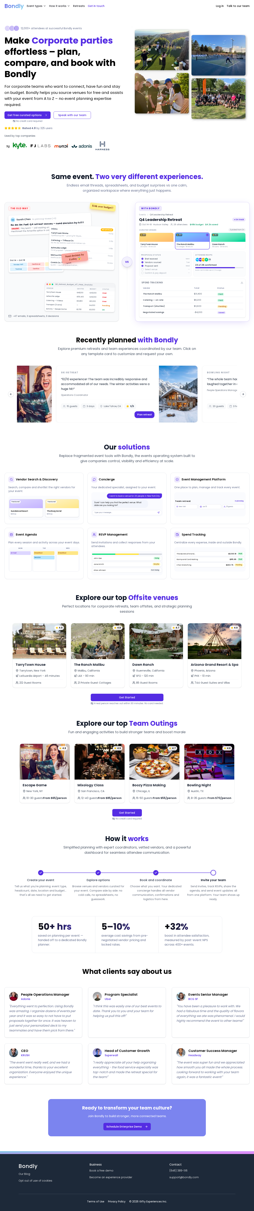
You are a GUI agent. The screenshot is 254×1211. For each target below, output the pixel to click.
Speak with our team (72, 115)
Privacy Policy (117, 1201)
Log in (220, 6)
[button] (127, 394)
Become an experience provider (110, 1177)
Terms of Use (95, 1201)
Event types (34, 6)
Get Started (127, 697)
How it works (57, 6)
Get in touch (96, 6)
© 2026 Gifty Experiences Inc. (148, 1201)
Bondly (14, 6)
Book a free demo (101, 1170)
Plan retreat (144, 414)
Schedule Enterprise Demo (124, 1126)
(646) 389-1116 (178, 1170)
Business (95, 1164)
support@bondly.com (184, 1177)
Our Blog (24, 1174)
